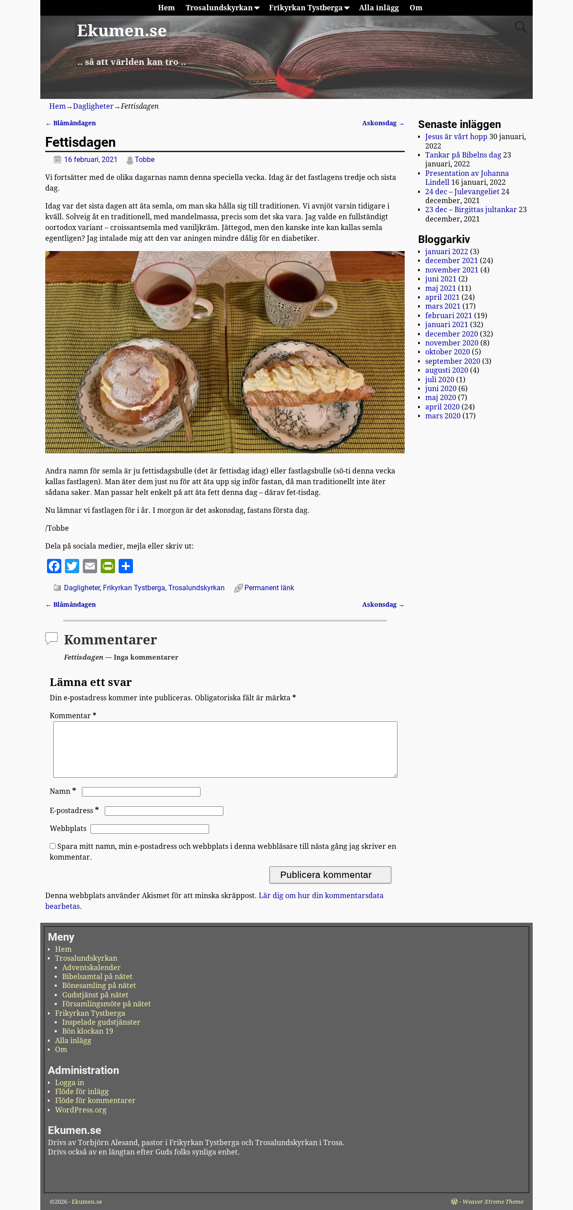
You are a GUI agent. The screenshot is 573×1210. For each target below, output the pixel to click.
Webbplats (68, 828)
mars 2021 (443, 306)
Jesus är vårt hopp (456, 136)
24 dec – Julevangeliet (462, 191)
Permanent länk (269, 588)
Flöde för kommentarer (95, 1100)
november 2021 (452, 270)
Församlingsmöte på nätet (106, 1004)
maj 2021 (440, 288)
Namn (63, 791)
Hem (166, 8)
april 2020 (442, 407)
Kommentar (73, 716)
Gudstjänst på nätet (95, 995)
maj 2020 (440, 397)
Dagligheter (93, 106)
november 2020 (452, 343)
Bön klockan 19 (87, 1031)
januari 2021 (446, 324)
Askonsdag (383, 123)
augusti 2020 (446, 370)
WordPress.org (81, 1110)
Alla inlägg (379, 8)
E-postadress (74, 810)
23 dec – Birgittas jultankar (471, 209)
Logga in (69, 1082)
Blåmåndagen (70, 123)
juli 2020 (439, 379)
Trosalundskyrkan (219, 8)
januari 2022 (446, 251)
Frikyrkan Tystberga (306, 8)
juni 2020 (441, 388)
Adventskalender (91, 967)
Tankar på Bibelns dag (463, 155)
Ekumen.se (122, 30)
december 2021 (451, 260)
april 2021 (442, 297)
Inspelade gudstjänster (101, 1022)
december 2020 (451, 334)
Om (416, 8)
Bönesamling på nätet (99, 985)
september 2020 (452, 361)
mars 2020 (443, 416)
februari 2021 (448, 315)
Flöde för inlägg (82, 1091)
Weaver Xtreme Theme (492, 1201)
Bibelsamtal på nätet (97, 976)
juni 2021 (441, 279)
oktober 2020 (447, 352)
